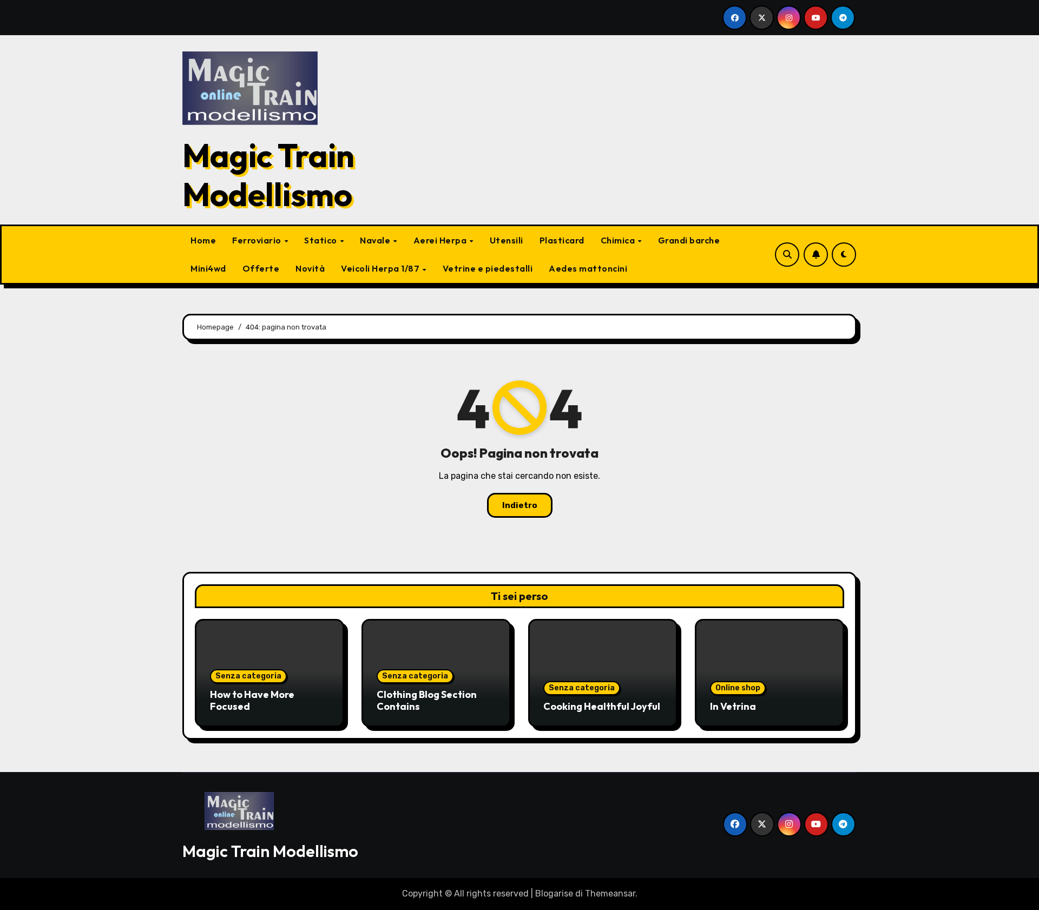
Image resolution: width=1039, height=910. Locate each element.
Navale (376, 240)
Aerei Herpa (441, 240)
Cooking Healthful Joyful (601, 706)
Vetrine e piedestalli (488, 268)
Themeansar (610, 893)
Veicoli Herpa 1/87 (381, 268)
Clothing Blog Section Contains (427, 700)
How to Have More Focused (252, 700)
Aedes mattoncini (588, 268)
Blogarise (554, 893)
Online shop (737, 688)
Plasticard (562, 240)
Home (203, 240)
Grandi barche (689, 240)
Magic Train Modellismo (268, 175)
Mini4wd (208, 268)
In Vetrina (733, 706)
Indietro (519, 505)
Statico (321, 240)
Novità (310, 268)
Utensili (506, 240)
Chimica (619, 240)
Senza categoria (248, 676)
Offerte (261, 268)
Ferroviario (257, 240)
